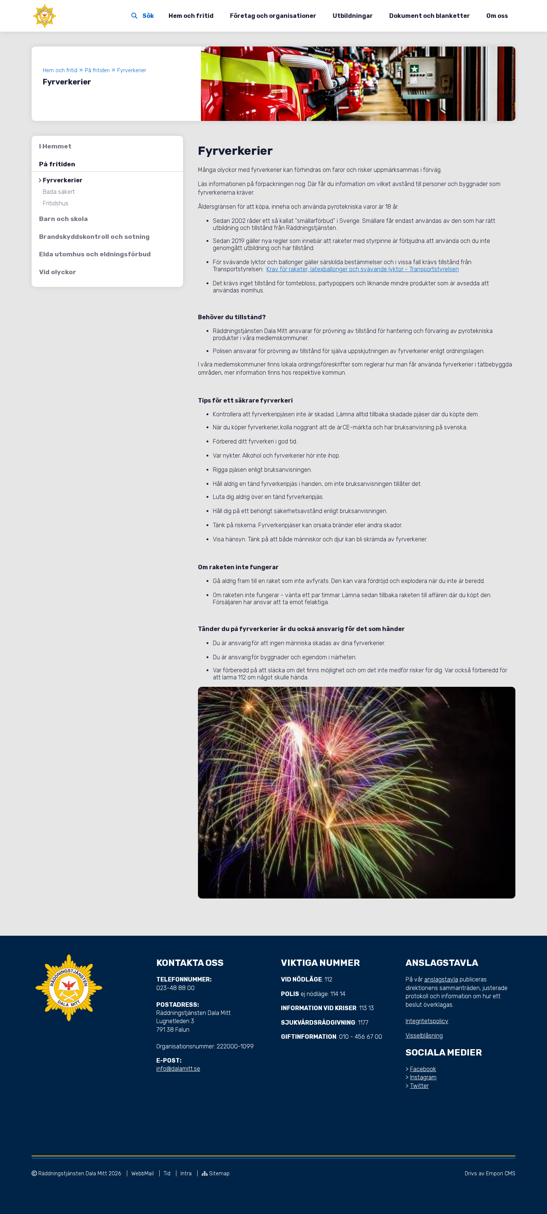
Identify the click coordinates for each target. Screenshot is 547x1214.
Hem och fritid (191, 15)
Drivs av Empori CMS (490, 1173)
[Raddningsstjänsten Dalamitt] (45, 16)
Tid (168, 1173)
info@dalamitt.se (178, 1068)
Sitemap (219, 1173)
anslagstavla (441, 979)
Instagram (423, 1077)
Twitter (419, 1085)
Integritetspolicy (427, 1021)
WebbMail (143, 1173)
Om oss (497, 15)
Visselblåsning (424, 1035)
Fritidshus (55, 203)
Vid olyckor (57, 272)
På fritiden (57, 164)
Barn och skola (63, 218)
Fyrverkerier (63, 180)
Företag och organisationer (273, 15)
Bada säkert (59, 192)
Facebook (423, 1069)
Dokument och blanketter (429, 15)
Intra (186, 1173)
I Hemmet (55, 146)
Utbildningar (353, 15)
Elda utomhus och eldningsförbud (95, 254)
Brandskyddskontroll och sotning (94, 236)
